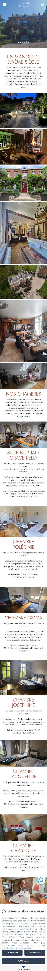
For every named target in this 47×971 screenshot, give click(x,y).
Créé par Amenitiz (23, 970)
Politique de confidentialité (19, 948)
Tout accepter (34, 952)
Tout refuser (12, 952)
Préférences (23, 961)
